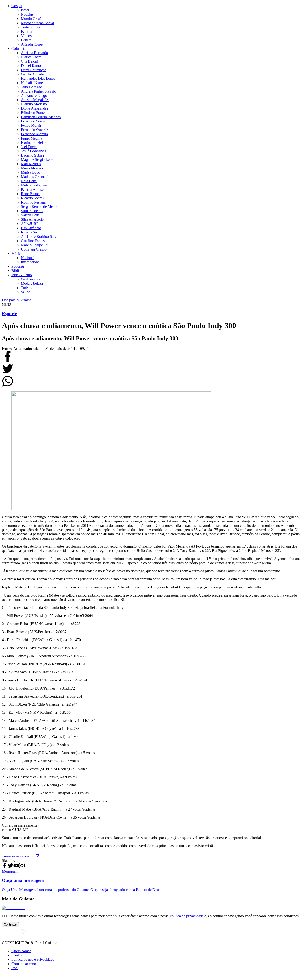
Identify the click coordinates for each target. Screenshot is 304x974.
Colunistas (19, 49)
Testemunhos (31, 27)
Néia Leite (29, 181)
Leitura (26, 40)
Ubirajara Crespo (34, 249)
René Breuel (30, 194)
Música (16, 254)
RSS (14, 968)
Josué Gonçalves (33, 151)
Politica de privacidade (187, 916)
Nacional (27, 258)
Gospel (16, 6)
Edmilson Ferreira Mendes (41, 117)
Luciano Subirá (32, 155)
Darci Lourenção (33, 70)
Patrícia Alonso (32, 189)
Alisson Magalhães (35, 100)
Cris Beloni (29, 61)
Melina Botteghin (34, 185)
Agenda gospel (32, 44)
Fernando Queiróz (34, 130)
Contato (17, 955)
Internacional (30, 262)
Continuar (10, 924)
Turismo (27, 288)
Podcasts (17, 266)
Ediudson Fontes (33, 113)
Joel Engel (29, 147)
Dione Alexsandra (34, 108)
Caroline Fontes (33, 241)
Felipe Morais (31, 125)
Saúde (25, 292)
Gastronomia (30, 279)
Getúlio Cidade (32, 74)
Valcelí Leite (30, 215)
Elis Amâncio (31, 228)
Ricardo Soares (32, 198)
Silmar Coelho (32, 211)
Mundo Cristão (32, 19)
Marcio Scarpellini (34, 245)
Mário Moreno (32, 168)
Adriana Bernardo (34, 53)
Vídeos (26, 36)
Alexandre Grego (34, 95)
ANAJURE (30, 224)
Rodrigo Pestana (33, 202)
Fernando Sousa (33, 121)
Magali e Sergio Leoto (37, 160)
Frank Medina (31, 138)
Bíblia (15, 271)
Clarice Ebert (31, 57)
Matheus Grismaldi (35, 177)
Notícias (27, 14)
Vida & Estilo (21, 275)
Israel (25, 10)
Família (26, 31)
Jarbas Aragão (31, 87)
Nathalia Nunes (32, 83)
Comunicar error (23, 964)
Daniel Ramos (31, 66)
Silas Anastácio (32, 219)
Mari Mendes (31, 164)
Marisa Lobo (30, 172)
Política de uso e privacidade (32, 959)
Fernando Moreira (34, 134)
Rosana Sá (29, 232)
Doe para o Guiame (16, 300)
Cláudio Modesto (34, 104)
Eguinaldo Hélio (33, 142)
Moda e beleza (32, 283)
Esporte (9, 313)
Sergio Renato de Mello (39, 207)
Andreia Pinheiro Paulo (38, 91)
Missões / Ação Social (37, 23)
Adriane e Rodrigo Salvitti (40, 236)
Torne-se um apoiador (18, 856)
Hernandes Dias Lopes (38, 78)
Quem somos (21, 951)
